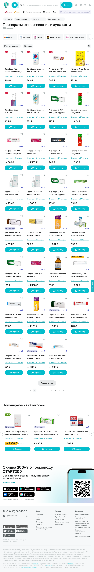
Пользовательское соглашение (81, 518)
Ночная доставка (60, 514)
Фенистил (12, 37)
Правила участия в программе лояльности (82, 526)
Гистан (40, 37)
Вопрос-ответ (59, 519)
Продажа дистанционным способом (80, 532)
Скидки (9, 12)
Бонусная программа (33, 12)
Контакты (39, 524)
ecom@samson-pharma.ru (30, 567)
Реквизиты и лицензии (82, 514)
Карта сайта (59, 524)
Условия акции (9, 482)
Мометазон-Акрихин (77, 37)
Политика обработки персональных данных (82, 522)
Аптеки (48, 12)
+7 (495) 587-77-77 (16, 511)
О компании (39, 514)
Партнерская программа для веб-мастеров (44, 528)
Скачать (36, 564)
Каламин (26, 37)
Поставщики (40, 522)
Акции (18, 12)
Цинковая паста (56, 37)
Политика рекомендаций (83, 536)
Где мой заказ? (60, 517)
